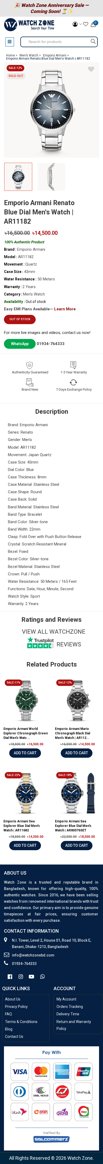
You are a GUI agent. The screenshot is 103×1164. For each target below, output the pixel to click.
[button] (93, 178)
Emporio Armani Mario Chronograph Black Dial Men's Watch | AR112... (72, 733)
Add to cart (25, 753)
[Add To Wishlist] (91, 70)
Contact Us (14, 1036)
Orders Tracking (70, 1006)
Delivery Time (68, 1014)
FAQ (8, 1014)
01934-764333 (50, 343)
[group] (51, 110)
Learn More (65, 309)
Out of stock (20, 319)
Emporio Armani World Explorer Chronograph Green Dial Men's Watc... (25, 733)
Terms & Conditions (21, 1022)
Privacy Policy (16, 1006)
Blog (8, 1029)
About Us (12, 999)
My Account (66, 999)
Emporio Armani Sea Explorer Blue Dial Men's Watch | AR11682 (21, 825)
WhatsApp (20, 344)
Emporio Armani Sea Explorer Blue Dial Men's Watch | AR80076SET (73, 825)
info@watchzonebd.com (33, 955)
